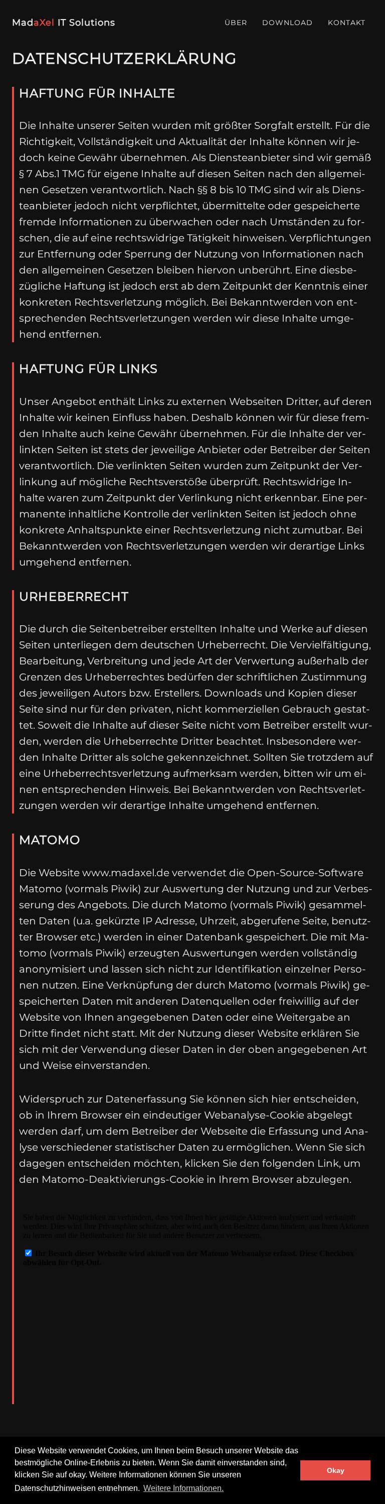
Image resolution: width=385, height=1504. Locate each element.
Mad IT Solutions (63, 22)
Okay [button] (335, 1470)
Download (287, 22)
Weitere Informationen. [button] (183, 1488)
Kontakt (346, 22)
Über (236, 22)
